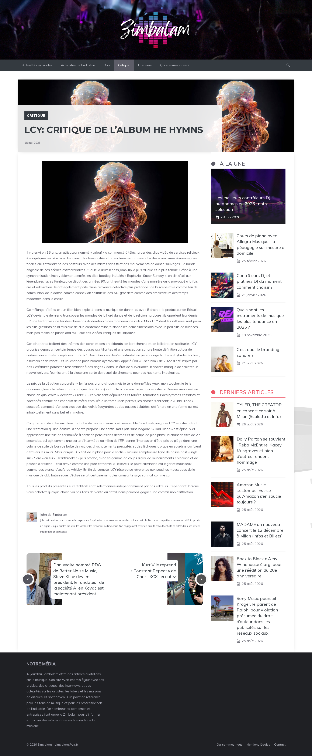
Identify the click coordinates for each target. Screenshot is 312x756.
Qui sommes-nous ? (174, 65)
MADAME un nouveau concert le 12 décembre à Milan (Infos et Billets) (260, 530)
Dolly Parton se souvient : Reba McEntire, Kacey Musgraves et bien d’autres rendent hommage (261, 450)
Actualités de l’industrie (78, 65)
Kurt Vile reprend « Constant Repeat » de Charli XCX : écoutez (153, 570)
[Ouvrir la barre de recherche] (288, 65)
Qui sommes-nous (229, 744)
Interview (145, 65)
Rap (107, 65)
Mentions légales (258, 744)
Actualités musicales (37, 65)
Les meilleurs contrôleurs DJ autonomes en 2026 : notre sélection (242, 203)
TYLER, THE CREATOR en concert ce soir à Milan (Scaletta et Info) (259, 410)
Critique (123, 65)
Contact (279, 744)
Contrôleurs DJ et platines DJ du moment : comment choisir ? (260, 281)
